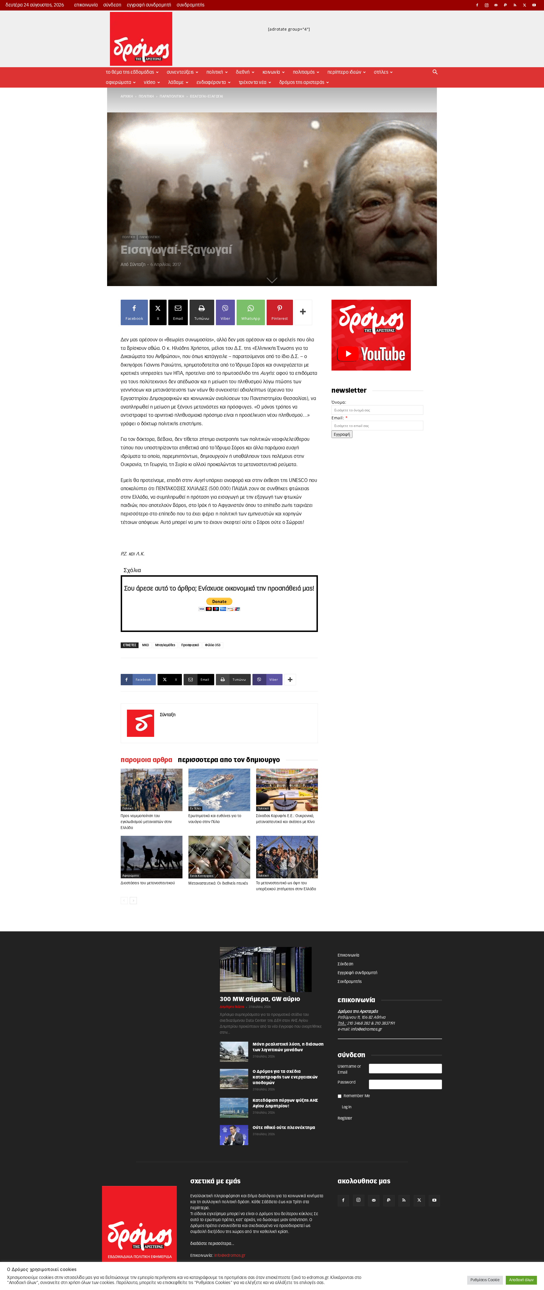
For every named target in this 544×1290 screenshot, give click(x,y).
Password (347, 1082)
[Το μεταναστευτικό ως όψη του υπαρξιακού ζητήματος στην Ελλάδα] (287, 857)
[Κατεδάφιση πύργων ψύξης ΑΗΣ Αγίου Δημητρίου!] (234, 1108)
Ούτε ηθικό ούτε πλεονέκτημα (284, 1128)
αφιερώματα (130, 875)
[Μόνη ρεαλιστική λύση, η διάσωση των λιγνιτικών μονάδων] (234, 1052)
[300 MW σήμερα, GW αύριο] (272, 969)
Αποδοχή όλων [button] (521, 1280)
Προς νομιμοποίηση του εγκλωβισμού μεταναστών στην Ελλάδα (146, 822)
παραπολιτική (172, 96)
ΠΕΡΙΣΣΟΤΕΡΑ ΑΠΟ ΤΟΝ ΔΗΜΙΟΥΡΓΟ (229, 760)
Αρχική (127, 96)
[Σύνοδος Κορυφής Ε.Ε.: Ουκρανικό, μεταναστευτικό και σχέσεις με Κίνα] (287, 790)
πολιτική (146, 96)
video (150, 82)
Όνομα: (339, 402)
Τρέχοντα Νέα (253, 82)
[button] (435, 72)
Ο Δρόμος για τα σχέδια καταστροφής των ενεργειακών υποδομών (285, 1077)
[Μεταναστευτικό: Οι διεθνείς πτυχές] (219, 857)
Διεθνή (243, 72)
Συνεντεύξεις (180, 72)
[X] (524, 5)
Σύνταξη (138, 265)
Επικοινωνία (86, 5)
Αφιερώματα (118, 82)
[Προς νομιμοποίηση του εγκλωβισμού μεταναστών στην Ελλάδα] (151, 790)
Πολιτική (215, 72)
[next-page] (133, 900)
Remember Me (357, 1096)
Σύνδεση (112, 5)
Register (345, 1118)
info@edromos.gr (366, 1029)
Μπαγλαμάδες (165, 645)
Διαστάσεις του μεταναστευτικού (148, 883)
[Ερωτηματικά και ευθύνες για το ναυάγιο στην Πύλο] (219, 790)
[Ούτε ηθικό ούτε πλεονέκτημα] (234, 1135)
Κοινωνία (271, 72)
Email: (340, 417)
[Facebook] (477, 5)
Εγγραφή (342, 434)
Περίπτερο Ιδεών (345, 72)
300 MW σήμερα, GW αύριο (260, 999)
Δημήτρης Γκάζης (232, 1006)
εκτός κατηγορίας (201, 876)
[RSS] (515, 5)
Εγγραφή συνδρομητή (149, 5)
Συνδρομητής (191, 5)
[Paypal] (506, 5)
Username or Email (349, 1070)
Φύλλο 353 (213, 645)
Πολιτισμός (304, 72)
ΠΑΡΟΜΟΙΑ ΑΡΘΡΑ (146, 760)
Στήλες (381, 72)
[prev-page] (124, 900)
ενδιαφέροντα (211, 82)
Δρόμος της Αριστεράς (301, 82)
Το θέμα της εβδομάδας (130, 72)
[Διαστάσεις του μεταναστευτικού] (151, 857)
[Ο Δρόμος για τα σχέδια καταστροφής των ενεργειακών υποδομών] (234, 1079)
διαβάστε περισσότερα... (212, 1244)
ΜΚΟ (145, 645)
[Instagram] (487, 5)
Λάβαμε (176, 82)
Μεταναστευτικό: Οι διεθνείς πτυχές (218, 883)
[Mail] (496, 5)
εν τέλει (195, 808)
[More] (303, 312)
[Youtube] (534, 5)
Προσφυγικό (190, 645)
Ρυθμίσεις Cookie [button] (485, 1280)
